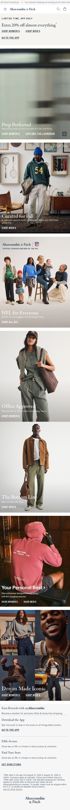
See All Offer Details (12, 790)
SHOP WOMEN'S (11, 31)
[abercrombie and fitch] (22, 9)
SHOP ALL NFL (10, 322)
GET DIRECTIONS (11, 765)
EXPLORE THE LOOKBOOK (40, 134)
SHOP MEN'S (33, 31)
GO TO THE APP (10, 38)
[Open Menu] (4, 9)
